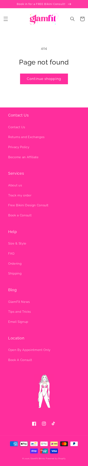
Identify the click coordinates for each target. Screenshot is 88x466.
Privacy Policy (18, 147)
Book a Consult (20, 215)
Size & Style (17, 243)
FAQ (11, 253)
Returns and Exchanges (26, 137)
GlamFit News (19, 302)
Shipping (14, 273)
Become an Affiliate (23, 157)
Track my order (19, 195)
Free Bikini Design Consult (28, 205)
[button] (5, 19)
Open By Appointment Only (29, 350)
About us (15, 185)
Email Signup (18, 322)
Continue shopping (44, 79)
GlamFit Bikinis (37, 458)
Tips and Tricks (19, 312)
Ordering (14, 263)
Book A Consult (20, 360)
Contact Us (16, 127)
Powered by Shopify (56, 458)
